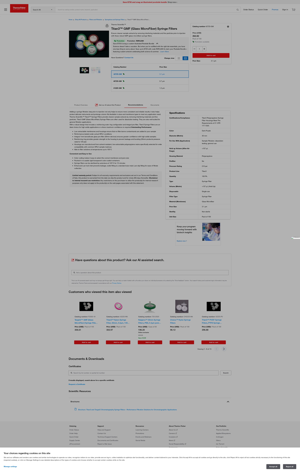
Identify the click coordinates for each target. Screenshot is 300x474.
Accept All (273, 467)
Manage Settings (10, 466)
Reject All (289, 467)
